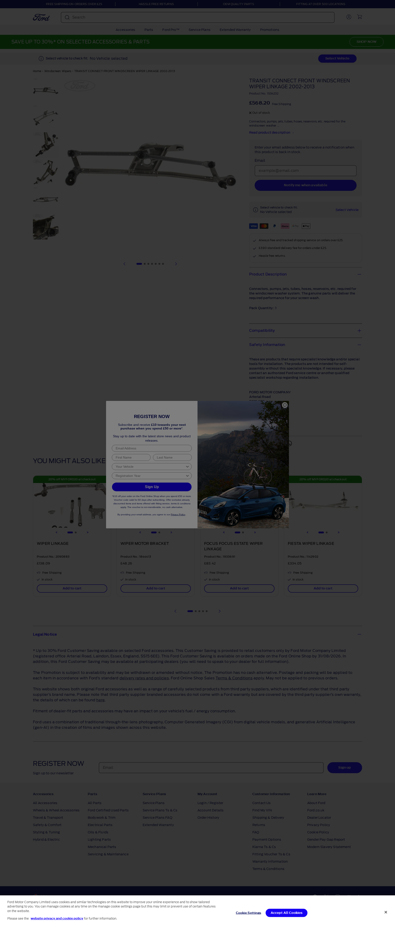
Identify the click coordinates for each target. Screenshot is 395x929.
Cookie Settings (248, 913)
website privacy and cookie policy (57, 918)
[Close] (385, 912)
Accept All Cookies (287, 912)
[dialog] (197, 912)
